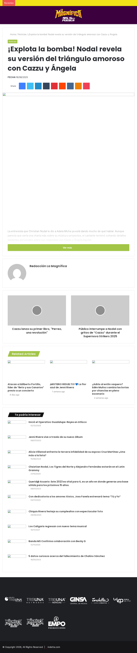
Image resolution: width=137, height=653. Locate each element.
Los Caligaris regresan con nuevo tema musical (58, 526)
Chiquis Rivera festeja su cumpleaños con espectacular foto (66, 511)
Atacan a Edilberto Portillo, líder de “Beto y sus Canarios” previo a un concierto (26, 387)
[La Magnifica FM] (69, 15)
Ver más (68, 247)
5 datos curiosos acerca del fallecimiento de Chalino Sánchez (67, 556)
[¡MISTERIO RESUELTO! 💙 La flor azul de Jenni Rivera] (68, 370)
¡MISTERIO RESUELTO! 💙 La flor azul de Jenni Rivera (68, 386)
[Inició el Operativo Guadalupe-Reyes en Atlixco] (17, 426)
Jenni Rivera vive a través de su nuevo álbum (56, 437)
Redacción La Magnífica (48, 266)
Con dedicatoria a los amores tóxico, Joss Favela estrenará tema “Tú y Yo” (75, 496)
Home (12, 34)
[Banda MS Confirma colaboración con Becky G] (17, 546)
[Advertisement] (68, 200)
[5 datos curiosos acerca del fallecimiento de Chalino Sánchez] (17, 560)
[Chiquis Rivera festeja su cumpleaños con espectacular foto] (17, 516)
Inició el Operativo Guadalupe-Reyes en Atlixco (58, 422)
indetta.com (54, 647)
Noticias (22, 34)
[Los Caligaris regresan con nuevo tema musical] (17, 531)
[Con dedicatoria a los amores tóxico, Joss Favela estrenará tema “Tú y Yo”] (17, 501)
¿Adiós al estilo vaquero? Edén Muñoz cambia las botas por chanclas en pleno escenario (110, 389)
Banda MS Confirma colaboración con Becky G (57, 541)
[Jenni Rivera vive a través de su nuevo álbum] (17, 441)
